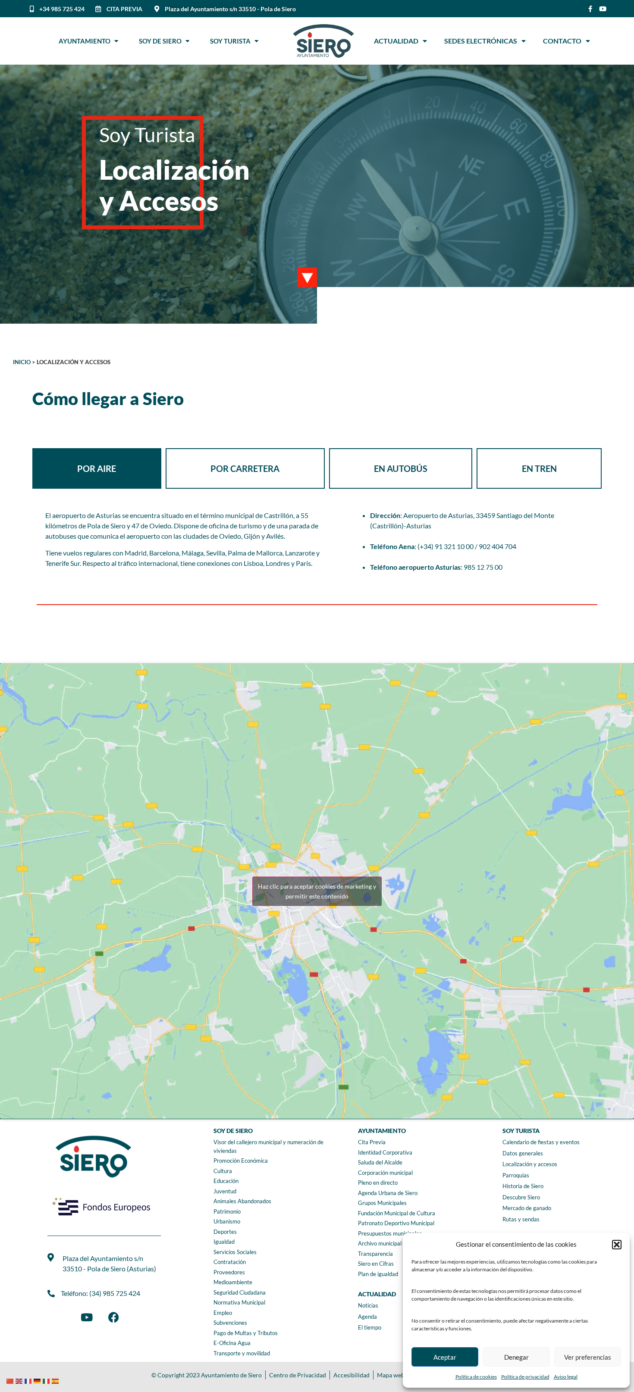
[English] (20, 1380)
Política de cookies (476, 1376)
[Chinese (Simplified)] (11, 1380)
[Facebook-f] (590, 9)
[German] (38, 1380)
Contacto (562, 41)
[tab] (96, 468)
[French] (29, 1380)
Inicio (22, 362)
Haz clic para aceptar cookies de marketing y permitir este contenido (317, 891)
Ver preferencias (587, 1357)
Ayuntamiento (86, 41)
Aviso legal (566, 1376)
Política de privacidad (525, 1376)
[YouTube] (86, 1317)
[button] (616, 1244)
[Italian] (47, 1380)
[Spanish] (56, 1380)
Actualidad (396, 41)
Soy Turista (232, 41)
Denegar (516, 1357)
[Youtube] (603, 9)
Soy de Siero (162, 41)
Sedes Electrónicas (480, 41)
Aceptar (444, 1357)
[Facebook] (113, 1317)
